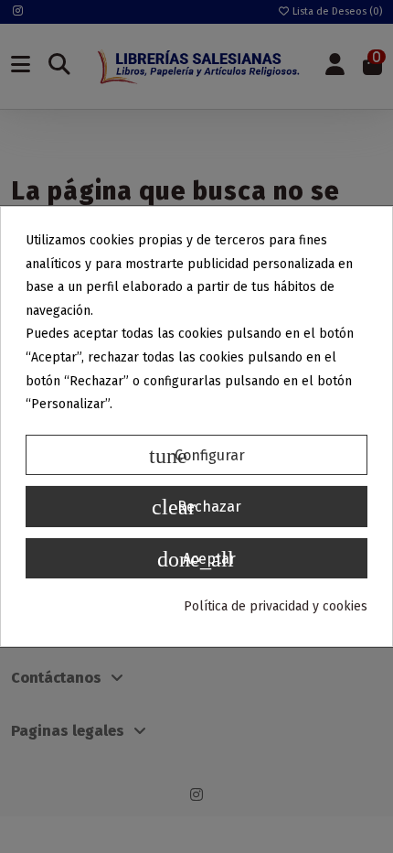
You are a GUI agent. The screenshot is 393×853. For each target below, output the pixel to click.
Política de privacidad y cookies (275, 606)
